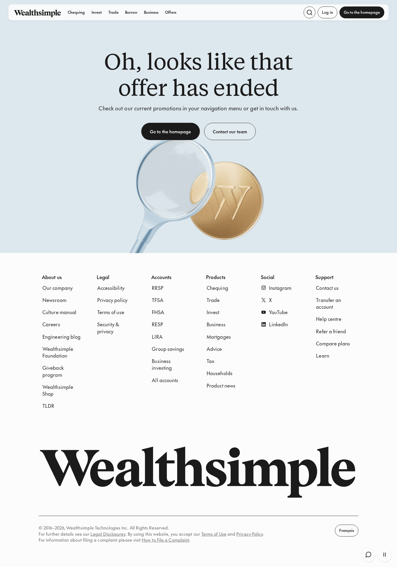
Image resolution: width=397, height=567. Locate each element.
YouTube (278, 312)
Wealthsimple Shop (57, 390)
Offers (170, 12)
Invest (97, 12)
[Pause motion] (385, 555)
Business (151, 12)
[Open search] (309, 12)
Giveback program (53, 371)
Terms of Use (213, 534)
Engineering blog (61, 336)
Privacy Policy (249, 534)
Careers (51, 324)
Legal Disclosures (107, 534)
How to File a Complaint (165, 540)
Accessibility (111, 287)
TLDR (48, 405)
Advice (214, 348)
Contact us (327, 287)
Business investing (162, 364)
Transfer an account (328, 303)
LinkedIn (278, 324)
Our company (57, 287)
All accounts (165, 380)
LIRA (157, 336)
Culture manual (59, 312)
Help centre (328, 318)
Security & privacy (108, 327)
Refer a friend (331, 331)
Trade (113, 12)
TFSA (157, 300)
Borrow (131, 12)
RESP (157, 324)
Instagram (280, 287)
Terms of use (110, 312)
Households (220, 373)
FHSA (158, 312)
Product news (221, 385)
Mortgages (219, 336)
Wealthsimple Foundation (57, 352)
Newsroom (54, 300)
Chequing (76, 12)
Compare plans (333, 343)
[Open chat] (368, 555)
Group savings (168, 348)
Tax (210, 361)
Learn (322, 355)
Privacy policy (112, 300)
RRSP (157, 287)
